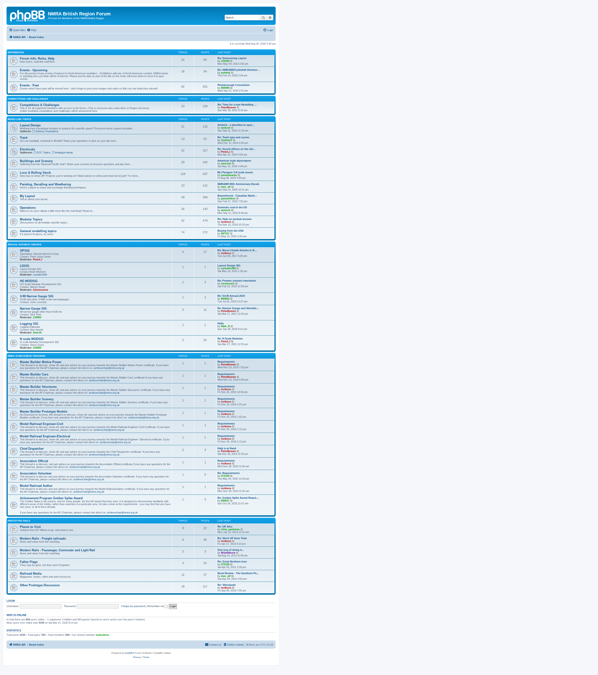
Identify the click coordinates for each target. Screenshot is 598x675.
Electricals (27, 149)
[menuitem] (31, 30)
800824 (225, 298)
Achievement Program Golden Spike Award (51, 498)
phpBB (128, 653)
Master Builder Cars (34, 374)
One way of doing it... (230, 549)
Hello (220, 323)
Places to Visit (30, 527)
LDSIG (24, 266)
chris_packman (230, 529)
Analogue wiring (64, 152)
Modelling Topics (19, 119)
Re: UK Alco (224, 526)
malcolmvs (102, 634)
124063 (37, 317)
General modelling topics (38, 231)
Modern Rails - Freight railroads (43, 538)
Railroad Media (31, 573)
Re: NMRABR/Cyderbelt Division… (238, 69)
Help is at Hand (226, 448)
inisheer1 (226, 140)
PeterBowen (228, 107)
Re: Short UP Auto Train (232, 538)
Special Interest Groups (24, 244)
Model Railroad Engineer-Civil (41, 424)
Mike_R (225, 326)
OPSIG (25, 250)
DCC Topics (43, 152)
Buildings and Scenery (36, 161)
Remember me (156, 606)
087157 (225, 233)
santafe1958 (40, 274)
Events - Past (29, 85)
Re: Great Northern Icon (232, 561)
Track (24, 137)
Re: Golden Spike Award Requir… (238, 497)
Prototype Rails (19, 521)
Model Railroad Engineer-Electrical (45, 436)
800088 (225, 87)
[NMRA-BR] (28, 15)
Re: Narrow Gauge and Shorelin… (238, 308)
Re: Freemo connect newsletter (236, 280)
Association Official (34, 461)
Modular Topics (31, 219)
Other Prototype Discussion (40, 585)
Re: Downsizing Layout (231, 58)
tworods (226, 163)
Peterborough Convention (233, 85)
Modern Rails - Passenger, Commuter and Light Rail (57, 550)
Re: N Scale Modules (230, 338)
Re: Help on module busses (234, 219)
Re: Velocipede (226, 584)
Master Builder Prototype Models (43, 411)
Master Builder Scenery (36, 399)
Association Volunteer (36, 473)
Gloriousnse (40, 289)
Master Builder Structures (38, 387)
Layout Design (30, 125)
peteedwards (229, 175)
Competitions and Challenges (28, 99)
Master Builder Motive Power (40, 362)
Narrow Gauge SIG (33, 308)
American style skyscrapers (234, 160)
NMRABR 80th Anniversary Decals (238, 184)
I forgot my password (133, 606)
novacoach (228, 283)
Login (11, 600)
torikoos (226, 221)
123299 (225, 61)
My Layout (27, 196)
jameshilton (228, 198)
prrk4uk (225, 72)
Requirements (226, 361)
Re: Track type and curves (233, 137)
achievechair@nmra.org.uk (109, 368)
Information (16, 52)
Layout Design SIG (229, 265)
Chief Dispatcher (32, 448)
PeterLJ (225, 151)
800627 (225, 500)
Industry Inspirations (46, 131)
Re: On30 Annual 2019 (231, 295)
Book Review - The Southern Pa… (238, 573)
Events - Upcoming (33, 70)
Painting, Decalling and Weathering (45, 184)
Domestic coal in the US (232, 207)
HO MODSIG (29, 281)
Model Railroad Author (36, 486)
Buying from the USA (230, 230)
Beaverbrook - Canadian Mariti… (237, 195)
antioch (225, 127)
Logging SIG (29, 323)
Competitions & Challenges (39, 105)
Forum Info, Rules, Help (37, 58)
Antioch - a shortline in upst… (236, 125)
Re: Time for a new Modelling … (237, 104)
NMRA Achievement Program (26, 356)
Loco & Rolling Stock (35, 172)
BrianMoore (228, 552)
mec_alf (226, 186)
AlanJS (37, 332)
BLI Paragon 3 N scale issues (235, 172)
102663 (37, 347)
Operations (28, 207)
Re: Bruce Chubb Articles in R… (237, 250)
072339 (225, 475)
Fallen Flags (29, 562)
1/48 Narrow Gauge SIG (36, 296)
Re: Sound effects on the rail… (236, 149)
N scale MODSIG (32, 339)
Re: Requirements (228, 473)
